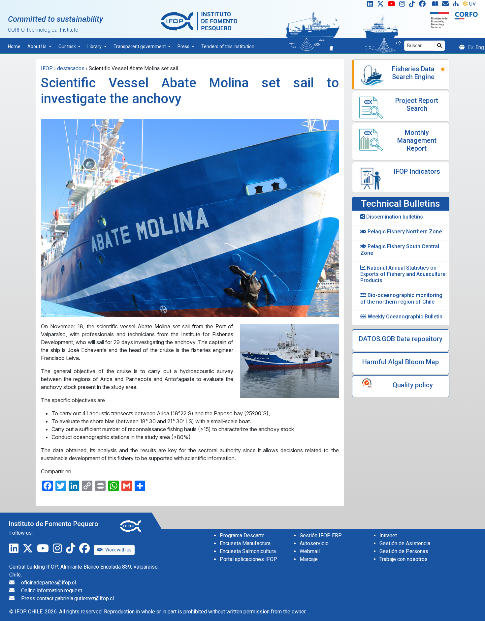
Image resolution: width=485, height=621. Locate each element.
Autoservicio (314, 543)
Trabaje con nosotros (403, 559)
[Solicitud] (446, 5)
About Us (37, 46)
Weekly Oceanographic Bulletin (404, 316)
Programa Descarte (242, 535)
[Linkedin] (369, 5)
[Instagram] (403, 5)
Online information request (51, 590)
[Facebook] (425, 5)
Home (14, 46)
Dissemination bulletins (394, 217)
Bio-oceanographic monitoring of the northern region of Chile (401, 298)
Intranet (388, 535)
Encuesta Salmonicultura (248, 551)
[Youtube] (393, 5)
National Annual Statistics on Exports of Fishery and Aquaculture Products (402, 274)
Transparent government (140, 46)
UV (472, 4)
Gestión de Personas (403, 551)
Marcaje (309, 559)
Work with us (118, 549)
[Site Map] (457, 5)
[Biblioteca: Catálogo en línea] (436, 5)
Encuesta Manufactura (245, 543)
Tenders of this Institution (227, 46)
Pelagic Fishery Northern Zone (404, 231)
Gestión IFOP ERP (321, 535)
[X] (381, 5)
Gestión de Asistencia (404, 543)
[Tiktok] (413, 5)
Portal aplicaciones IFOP (248, 559)
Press (184, 46)
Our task (67, 46)
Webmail (310, 551)
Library (95, 46)
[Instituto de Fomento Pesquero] (199, 21)
